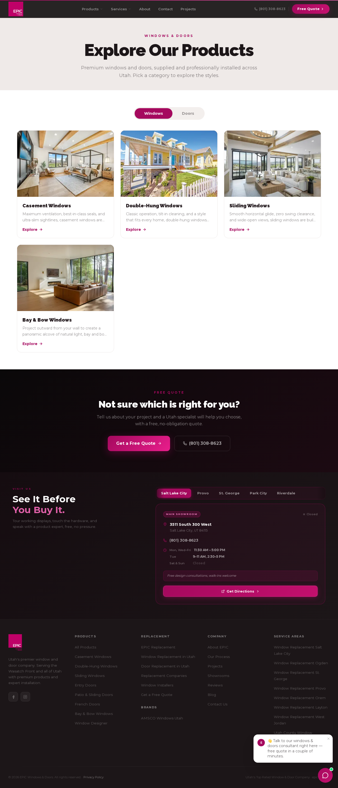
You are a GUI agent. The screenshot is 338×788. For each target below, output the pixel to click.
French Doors (87, 704)
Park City (258, 493)
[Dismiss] (328, 739)
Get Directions (240, 591)
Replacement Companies (164, 676)
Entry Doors (85, 685)
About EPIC (218, 647)
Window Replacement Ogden (301, 663)
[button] (293, 748)
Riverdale (286, 493)
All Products (85, 647)
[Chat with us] (325, 775)
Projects (188, 9)
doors (188, 113)
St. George (229, 493)
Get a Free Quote (136, 443)
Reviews (215, 685)
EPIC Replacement (158, 647)
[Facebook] (13, 696)
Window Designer (91, 723)
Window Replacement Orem (300, 698)
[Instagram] (25, 696)
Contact (165, 9)
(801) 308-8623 (205, 443)
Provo (203, 493)
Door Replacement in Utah (165, 666)
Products (90, 9)
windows (153, 113)
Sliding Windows (90, 676)
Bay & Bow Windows (94, 713)
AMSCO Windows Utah (162, 718)
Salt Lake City (174, 493)
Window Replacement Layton (300, 707)
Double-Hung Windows (96, 666)
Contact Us (217, 704)
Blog (212, 695)
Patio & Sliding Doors (94, 695)
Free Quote (308, 9)
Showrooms (218, 676)
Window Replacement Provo (300, 688)
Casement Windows (93, 657)
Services (119, 9)
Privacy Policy (93, 777)
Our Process (219, 657)
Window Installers (157, 685)
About (144, 9)
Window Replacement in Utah (168, 657)
